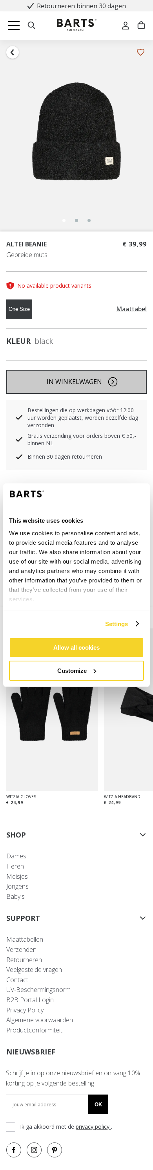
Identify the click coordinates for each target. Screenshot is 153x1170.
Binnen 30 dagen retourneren (64, 456)
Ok (98, 1105)
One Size (19, 309)
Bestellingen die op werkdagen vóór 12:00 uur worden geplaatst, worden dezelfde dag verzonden (82, 417)
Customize (72, 670)
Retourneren (24, 959)
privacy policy (93, 1126)
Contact (17, 979)
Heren (15, 866)
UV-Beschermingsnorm (38, 989)
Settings (116, 624)
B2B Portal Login (30, 1000)
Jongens (17, 886)
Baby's (15, 896)
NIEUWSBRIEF (30, 1051)
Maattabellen (24, 939)
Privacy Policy (25, 1010)
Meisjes (17, 876)
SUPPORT (23, 918)
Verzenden (21, 949)
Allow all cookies (76, 647)
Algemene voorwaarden (39, 1020)
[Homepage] (77, 26)
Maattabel (131, 309)
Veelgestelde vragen (34, 969)
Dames (16, 856)
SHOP (16, 834)
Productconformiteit (34, 1030)
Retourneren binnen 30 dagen (81, 6)
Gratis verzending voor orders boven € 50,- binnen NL (81, 439)
